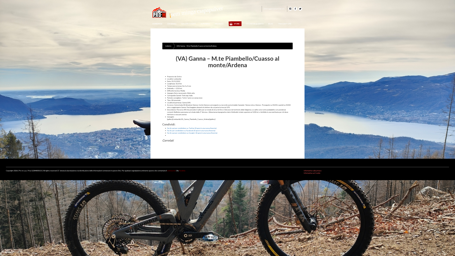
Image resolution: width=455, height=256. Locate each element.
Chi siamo (171, 24)
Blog (270, 24)
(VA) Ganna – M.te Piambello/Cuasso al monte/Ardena (196, 46)
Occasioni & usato (255, 24)
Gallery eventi (188, 24)
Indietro (168, 46)
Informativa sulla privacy (312, 171)
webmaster (171, 171)
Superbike (205, 24)
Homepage (157, 24)
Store (237, 24)
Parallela (182, 171)
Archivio (219, 24)
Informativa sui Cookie (312, 173)
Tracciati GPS (284, 24)
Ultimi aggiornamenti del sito (274, 9)
